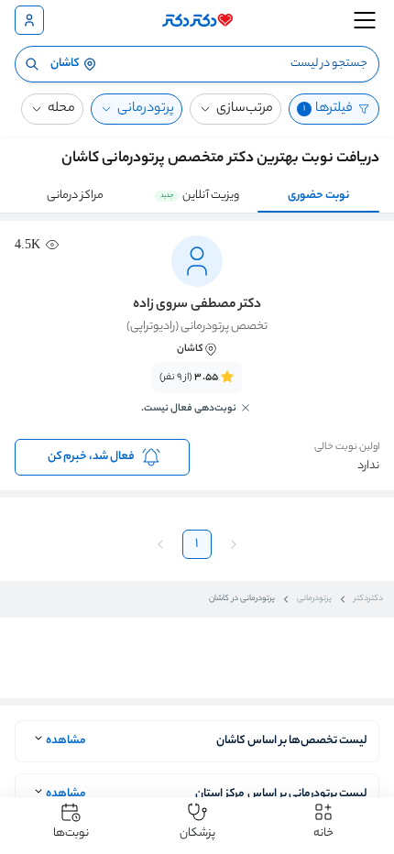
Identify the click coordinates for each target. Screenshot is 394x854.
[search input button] (32, 64)
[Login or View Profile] (29, 20)
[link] (197, 398)
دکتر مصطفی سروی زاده (196, 305)
